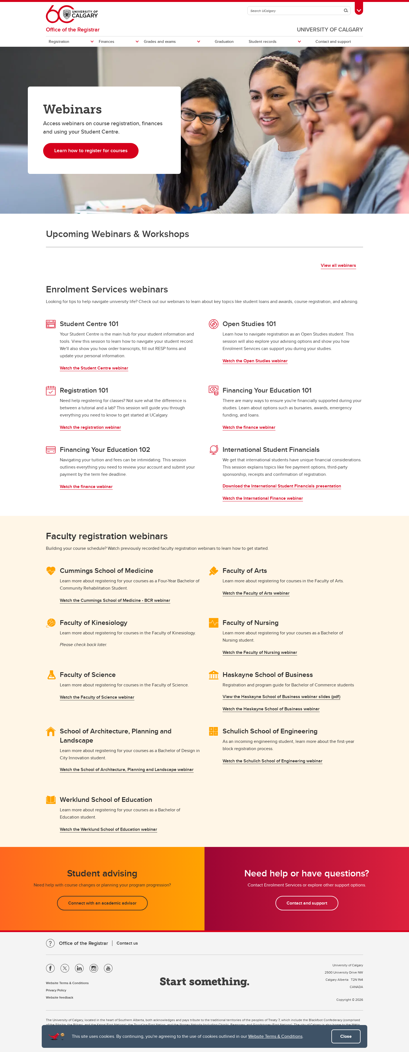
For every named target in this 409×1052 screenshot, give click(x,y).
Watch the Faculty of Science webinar (97, 697)
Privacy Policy (56, 990)
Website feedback (59, 997)
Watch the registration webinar (90, 427)
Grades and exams (160, 41)
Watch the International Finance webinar (263, 498)
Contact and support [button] (307, 903)
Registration (59, 41)
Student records (263, 41)
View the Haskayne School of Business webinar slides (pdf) (281, 696)
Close (346, 1036)
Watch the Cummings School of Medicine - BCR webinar (115, 600)
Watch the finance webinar (249, 427)
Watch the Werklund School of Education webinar (108, 829)
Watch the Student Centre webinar (94, 368)
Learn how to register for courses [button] (90, 150)
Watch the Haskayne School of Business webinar (271, 709)
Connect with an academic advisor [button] (102, 903)
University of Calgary (330, 29)
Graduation (224, 41)
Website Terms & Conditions (275, 1036)
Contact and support (333, 41)
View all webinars (338, 265)
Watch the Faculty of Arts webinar (256, 593)
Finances (106, 41)
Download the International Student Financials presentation (282, 486)
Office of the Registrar (73, 29)
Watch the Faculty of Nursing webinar (260, 652)
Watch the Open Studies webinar (255, 361)
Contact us (127, 943)
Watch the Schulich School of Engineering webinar (272, 761)
